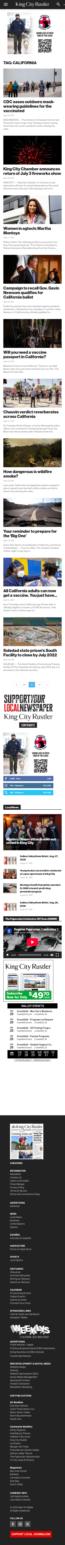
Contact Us (16, 1177)
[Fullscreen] (57, 955)
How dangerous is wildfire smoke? (27, 474)
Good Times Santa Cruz (22, 1409)
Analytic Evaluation (20, 1383)
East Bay (14, 1481)
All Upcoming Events (20, 1293)
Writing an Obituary (20, 1278)
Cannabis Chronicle (20, 1477)
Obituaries (15, 1272)
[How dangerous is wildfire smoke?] (32, 452)
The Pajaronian (18, 1456)
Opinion (14, 1227)
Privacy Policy (17, 1187)
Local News (16, 1217)
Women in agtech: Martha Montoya (27, 231)
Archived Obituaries (20, 1275)
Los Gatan (15, 1443)
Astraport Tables (18, 1317)
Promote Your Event (20, 1303)
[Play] (7, 955)
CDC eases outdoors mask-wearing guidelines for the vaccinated (28, 106)
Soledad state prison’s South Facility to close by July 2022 (30, 653)
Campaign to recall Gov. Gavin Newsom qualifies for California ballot (31, 292)
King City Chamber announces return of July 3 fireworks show (32, 171)
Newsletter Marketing (21, 1387)
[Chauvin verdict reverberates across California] (32, 393)
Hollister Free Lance (20, 1436)
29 (24, 684)
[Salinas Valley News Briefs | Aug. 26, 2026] (10, 906)
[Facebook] (13, 1524)
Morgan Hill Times (19, 1446)
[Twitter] (27, 1524)
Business (14, 1220)
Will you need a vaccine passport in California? (24, 354)
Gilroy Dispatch (18, 1430)
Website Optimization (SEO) (24, 1373)
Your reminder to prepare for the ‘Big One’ (30, 533)
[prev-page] (17, 684)
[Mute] (52, 955)
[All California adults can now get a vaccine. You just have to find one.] (32, 572)
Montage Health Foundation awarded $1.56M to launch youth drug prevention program (40, 888)
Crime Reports (17, 1223)
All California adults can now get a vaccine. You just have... (30, 593)
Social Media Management (23, 1377)
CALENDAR (16, 1289)
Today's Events (17, 1296)
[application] (32, 942)
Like (49, 778)
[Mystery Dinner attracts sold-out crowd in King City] (32, 832)
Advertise (15, 1206)
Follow (47, 785)
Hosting (14, 1370)
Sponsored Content (20, 1380)
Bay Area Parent (18, 1471)
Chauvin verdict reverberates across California (31, 414)
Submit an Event (18, 1299)
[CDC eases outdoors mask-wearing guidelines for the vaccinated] (32, 83)
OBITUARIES (16, 1268)
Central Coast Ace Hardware (24, 1314)
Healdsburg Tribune (20, 1433)
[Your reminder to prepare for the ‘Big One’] (32, 512)
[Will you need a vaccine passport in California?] (32, 333)
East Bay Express (19, 1405)
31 (39, 684)
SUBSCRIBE (16, 1163)
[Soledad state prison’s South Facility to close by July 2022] (32, 631)
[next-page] (47, 684)
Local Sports (16, 1260)
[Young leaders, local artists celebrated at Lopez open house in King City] (10, 874)
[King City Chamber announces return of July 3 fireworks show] (32, 150)
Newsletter (15, 1174)
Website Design (18, 1367)
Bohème (14, 1474)
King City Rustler (18, 1440)
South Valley (16, 1484)
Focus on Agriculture (20, 1249)
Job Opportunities (19, 1496)
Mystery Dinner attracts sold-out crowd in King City (31, 841)
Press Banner (17, 1450)
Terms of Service (18, 1190)
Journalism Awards (20, 1499)
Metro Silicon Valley (20, 1412)
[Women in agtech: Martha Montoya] (32, 209)
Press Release (17, 1184)
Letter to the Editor (19, 1180)
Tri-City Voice (16, 1460)
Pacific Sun (16, 1419)
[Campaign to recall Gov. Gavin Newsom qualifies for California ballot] (32, 269)
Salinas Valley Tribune (21, 1453)
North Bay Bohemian (21, 1415)
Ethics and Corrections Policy (25, 1194)
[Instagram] (20, 1524)
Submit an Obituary (20, 1282)
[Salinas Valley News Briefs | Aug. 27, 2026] (10, 860)
